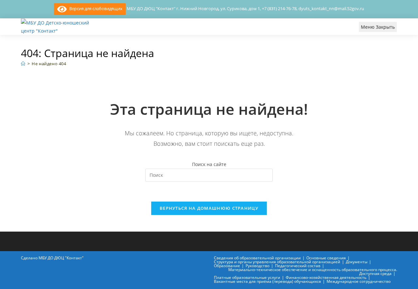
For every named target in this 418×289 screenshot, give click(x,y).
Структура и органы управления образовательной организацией (277, 262)
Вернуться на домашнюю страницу (209, 208)
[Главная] (23, 64)
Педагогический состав (297, 265)
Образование (227, 265)
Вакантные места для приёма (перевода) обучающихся (267, 281)
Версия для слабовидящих (94, 8)
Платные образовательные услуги (247, 277)
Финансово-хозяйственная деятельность (326, 277)
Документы (356, 262)
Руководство (257, 265)
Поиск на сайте (209, 164)
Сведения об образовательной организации (257, 258)
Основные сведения (326, 258)
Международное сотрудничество (359, 281)
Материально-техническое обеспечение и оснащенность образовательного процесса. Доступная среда (312, 271)
